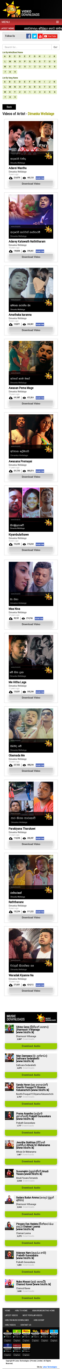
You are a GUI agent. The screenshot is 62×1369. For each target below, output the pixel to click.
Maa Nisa (14, 609)
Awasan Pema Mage (21, 388)
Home (7, 1310)
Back (9, 107)
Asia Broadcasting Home (43, 1310)
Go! (55, 47)
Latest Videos (11, 1315)
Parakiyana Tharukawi (22, 828)
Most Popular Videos (32, 1315)
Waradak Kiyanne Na (21, 975)
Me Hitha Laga (17, 682)
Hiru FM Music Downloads (17, 1320)
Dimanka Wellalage (18, 171)
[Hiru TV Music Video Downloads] (21, 9)
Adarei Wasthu (18, 168)
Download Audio (31, 1046)
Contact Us (26, 1325)
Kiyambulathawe (19, 534)
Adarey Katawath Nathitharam (27, 241)
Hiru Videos (10, 1325)
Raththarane (16, 902)
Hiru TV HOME (21, 1310)
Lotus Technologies (50, 1367)
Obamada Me (17, 755)
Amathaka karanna (20, 315)
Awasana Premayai (20, 461)
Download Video (31, 183)
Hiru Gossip (39, 1320)
